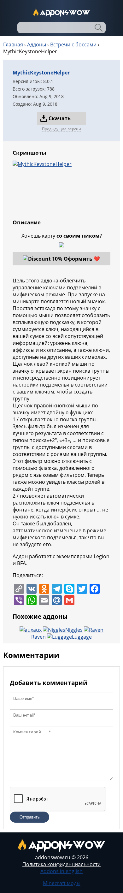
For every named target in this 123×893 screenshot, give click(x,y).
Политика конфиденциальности (61, 864)
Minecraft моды (61, 883)
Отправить (30, 817)
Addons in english (61, 871)
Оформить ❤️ (82, 258)
